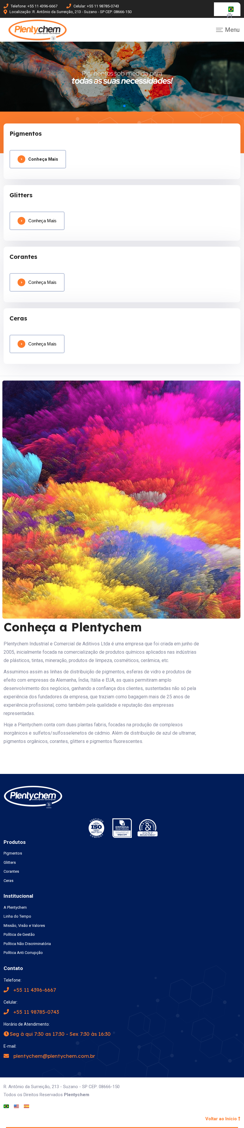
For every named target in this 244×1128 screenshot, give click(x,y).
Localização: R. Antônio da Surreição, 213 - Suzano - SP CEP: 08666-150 (71, 12)
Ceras (8, 880)
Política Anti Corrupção (23, 952)
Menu (232, 30)
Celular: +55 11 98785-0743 (96, 6)
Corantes (11, 871)
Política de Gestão (19, 934)
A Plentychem (15, 907)
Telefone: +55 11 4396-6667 (34, 6)
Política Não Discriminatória (27, 943)
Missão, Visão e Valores (24, 925)
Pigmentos (13, 853)
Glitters (10, 862)
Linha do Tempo (17, 916)
